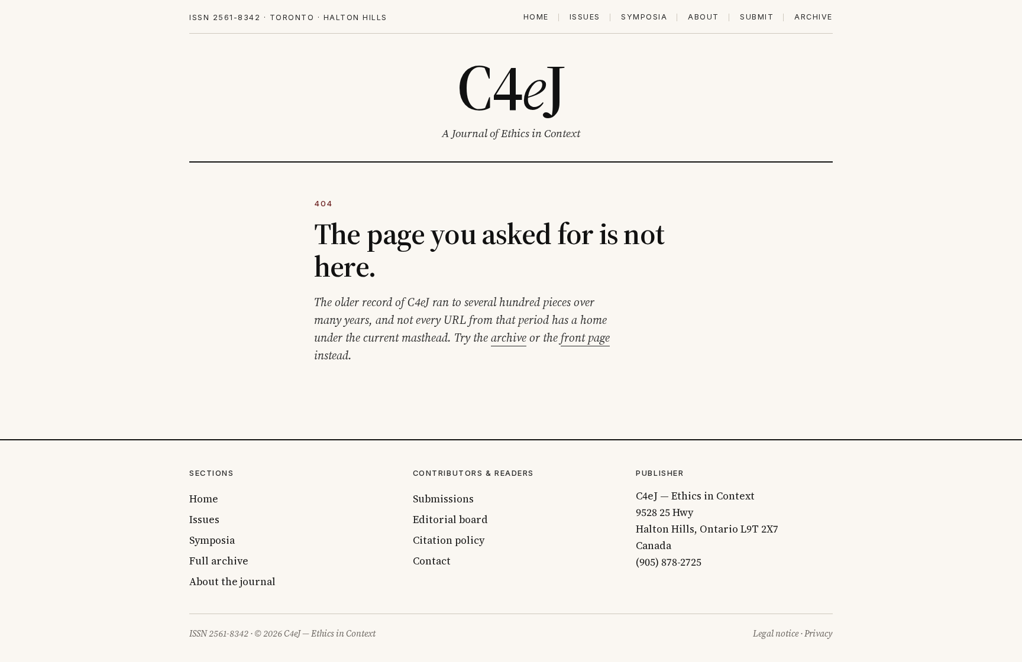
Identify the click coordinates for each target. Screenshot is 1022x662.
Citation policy (448, 540)
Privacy (818, 634)
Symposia (644, 17)
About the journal (232, 582)
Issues (585, 17)
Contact (432, 561)
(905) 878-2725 (668, 562)
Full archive (218, 561)
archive (508, 338)
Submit (757, 17)
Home (536, 17)
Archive (813, 17)
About (703, 17)
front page (585, 338)
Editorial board (450, 519)
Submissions (443, 499)
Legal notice (775, 634)
